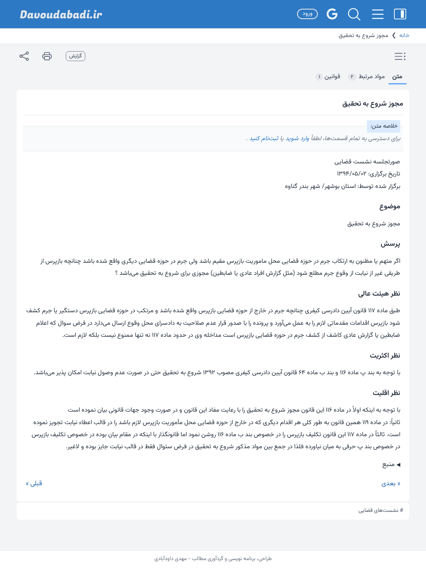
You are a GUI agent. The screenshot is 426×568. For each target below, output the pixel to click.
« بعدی (390, 484)
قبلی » (34, 484)
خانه (404, 35)
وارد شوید (296, 138)
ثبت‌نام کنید (263, 138)
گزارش (75, 56)
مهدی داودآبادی (170, 559)
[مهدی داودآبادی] (61, 14)
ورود (307, 13)
